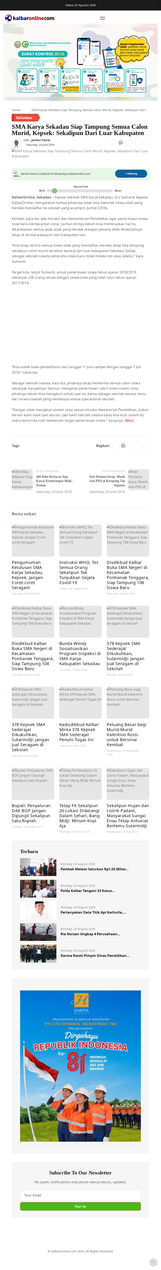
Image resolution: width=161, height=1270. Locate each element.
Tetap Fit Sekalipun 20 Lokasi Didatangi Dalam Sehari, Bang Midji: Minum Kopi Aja (79, 816)
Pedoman (62, 1258)
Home (16, 110)
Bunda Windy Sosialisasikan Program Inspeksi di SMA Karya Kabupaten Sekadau (80, 653)
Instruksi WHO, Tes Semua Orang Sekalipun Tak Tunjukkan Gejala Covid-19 (79, 572)
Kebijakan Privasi (117, 1258)
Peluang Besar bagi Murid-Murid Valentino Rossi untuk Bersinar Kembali (126, 734)
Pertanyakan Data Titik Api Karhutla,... (93, 912)
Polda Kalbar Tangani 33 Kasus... (88, 890)
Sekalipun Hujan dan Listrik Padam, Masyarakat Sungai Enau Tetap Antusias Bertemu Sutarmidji (128, 816)
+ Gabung (131, 173)
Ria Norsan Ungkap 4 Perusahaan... (90, 934)
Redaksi (95, 1258)
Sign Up (80, 1206)
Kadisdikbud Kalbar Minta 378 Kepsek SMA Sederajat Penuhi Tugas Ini (79, 732)
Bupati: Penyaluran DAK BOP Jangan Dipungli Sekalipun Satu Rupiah (31, 813)
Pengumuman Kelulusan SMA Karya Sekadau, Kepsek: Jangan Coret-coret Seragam (27, 574)
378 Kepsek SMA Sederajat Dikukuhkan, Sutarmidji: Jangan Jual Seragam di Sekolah (125, 656)
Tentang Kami (42, 1258)
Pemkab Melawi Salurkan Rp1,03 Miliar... (95, 869)
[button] (102, 18)
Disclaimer (79, 1258)
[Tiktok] (95, 1239)
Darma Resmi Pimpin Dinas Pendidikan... (95, 955)
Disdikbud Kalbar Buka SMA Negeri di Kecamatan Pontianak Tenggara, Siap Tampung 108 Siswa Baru (128, 574)
